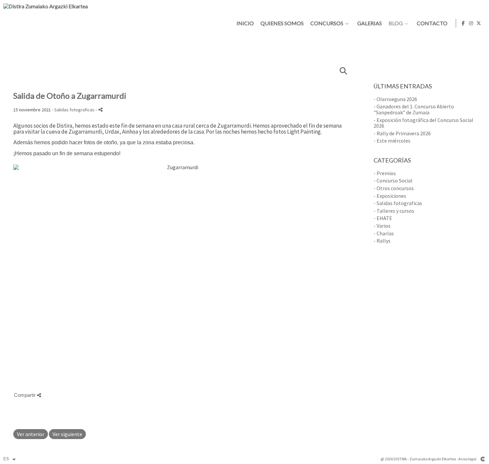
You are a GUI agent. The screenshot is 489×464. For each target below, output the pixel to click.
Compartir (25, 395)
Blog (396, 23)
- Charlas (384, 233)
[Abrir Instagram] (471, 23)
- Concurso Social (393, 180)
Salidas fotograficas (74, 110)
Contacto (432, 23)
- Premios (385, 173)
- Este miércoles (392, 140)
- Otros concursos (394, 188)
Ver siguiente (67, 434)
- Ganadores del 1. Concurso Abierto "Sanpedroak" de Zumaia (414, 109)
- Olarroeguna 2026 (395, 99)
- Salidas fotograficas (398, 203)
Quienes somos (282, 23)
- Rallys (382, 240)
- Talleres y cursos (394, 210)
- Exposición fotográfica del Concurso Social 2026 (423, 123)
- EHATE (383, 218)
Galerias (369, 23)
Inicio (245, 23)
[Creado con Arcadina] (483, 459)
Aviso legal (467, 458)
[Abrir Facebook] (463, 23)
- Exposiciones (390, 195)
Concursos (326, 23)
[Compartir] (100, 109)
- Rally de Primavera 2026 (402, 133)
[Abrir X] (478, 23)
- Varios (382, 225)
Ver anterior (30, 434)
